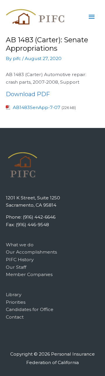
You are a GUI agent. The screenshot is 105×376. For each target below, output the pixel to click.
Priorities (15, 302)
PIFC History (20, 259)
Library (13, 294)
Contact (15, 317)
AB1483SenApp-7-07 (36, 107)
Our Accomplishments (31, 252)
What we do (20, 244)
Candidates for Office (29, 309)
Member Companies (29, 274)
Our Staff (16, 267)
